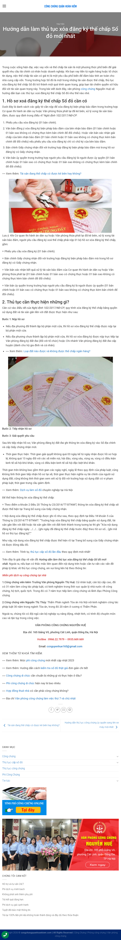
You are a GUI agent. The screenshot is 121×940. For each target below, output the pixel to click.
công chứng (88, 88)
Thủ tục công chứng (13, 768)
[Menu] (4, 6)
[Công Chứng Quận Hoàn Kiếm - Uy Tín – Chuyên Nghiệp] (60, 6)
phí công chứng (35, 660)
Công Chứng (80, 932)
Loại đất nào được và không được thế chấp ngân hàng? (56, 351)
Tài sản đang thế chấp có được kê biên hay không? (50, 173)
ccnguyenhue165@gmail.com (64, 646)
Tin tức (61, 24)
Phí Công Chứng (11, 774)
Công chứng (8, 756)
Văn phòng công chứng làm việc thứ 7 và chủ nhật (45, 698)
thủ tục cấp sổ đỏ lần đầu (45, 551)
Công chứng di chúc (18, 675)
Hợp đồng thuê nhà (17, 690)
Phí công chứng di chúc (20, 683)
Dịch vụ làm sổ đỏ (31, 490)
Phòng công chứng (97, 932)
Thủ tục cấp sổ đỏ (12, 762)
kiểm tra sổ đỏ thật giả (54, 668)
